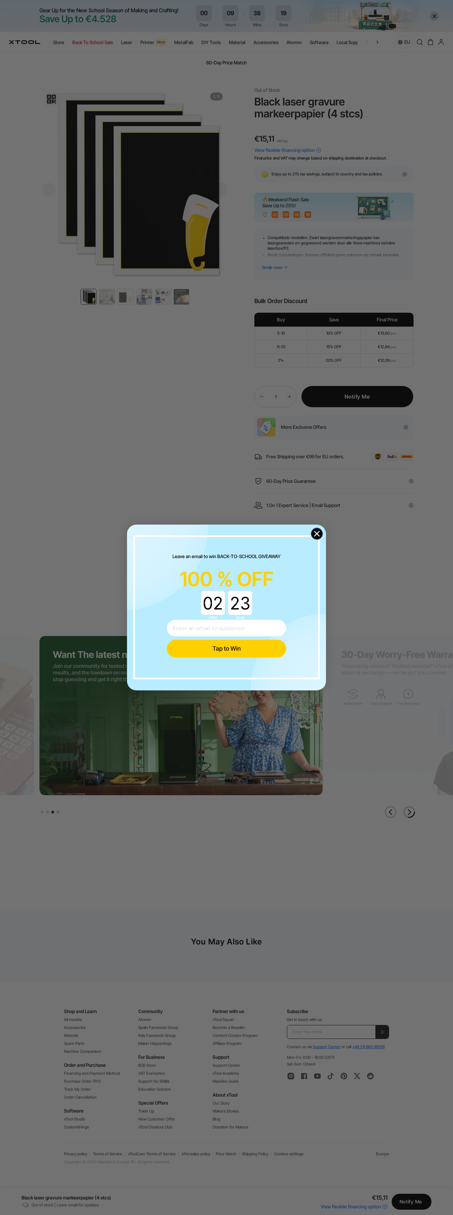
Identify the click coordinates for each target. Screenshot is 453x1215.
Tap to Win (227, 648)
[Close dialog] (317, 534)
